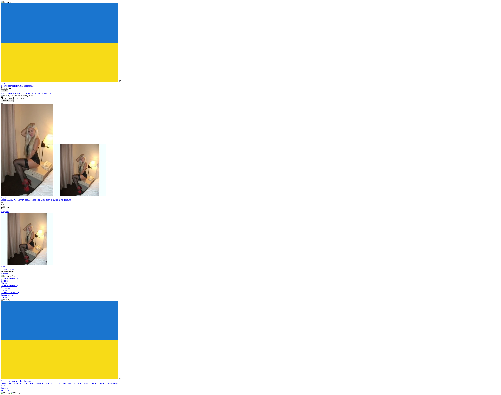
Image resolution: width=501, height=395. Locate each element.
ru (4, 83)
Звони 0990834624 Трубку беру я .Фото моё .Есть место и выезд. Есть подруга (36, 200)
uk (2, 83)
